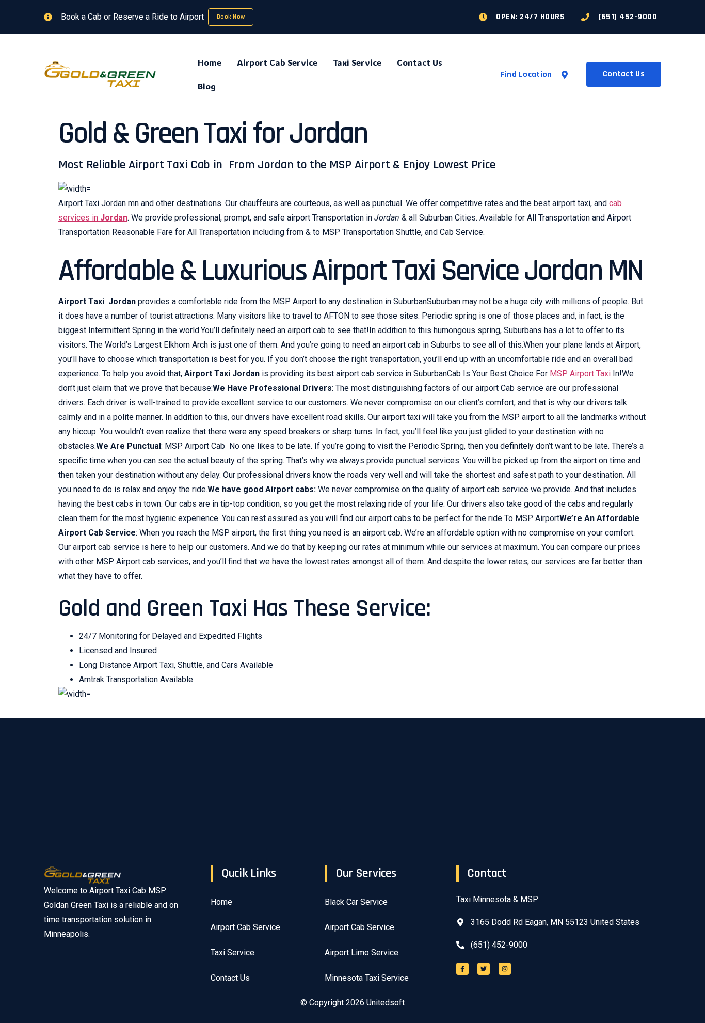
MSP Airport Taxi (580, 374)
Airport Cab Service (277, 62)
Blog (207, 86)
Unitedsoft (385, 1003)
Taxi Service (357, 62)
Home (209, 62)
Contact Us (419, 62)
